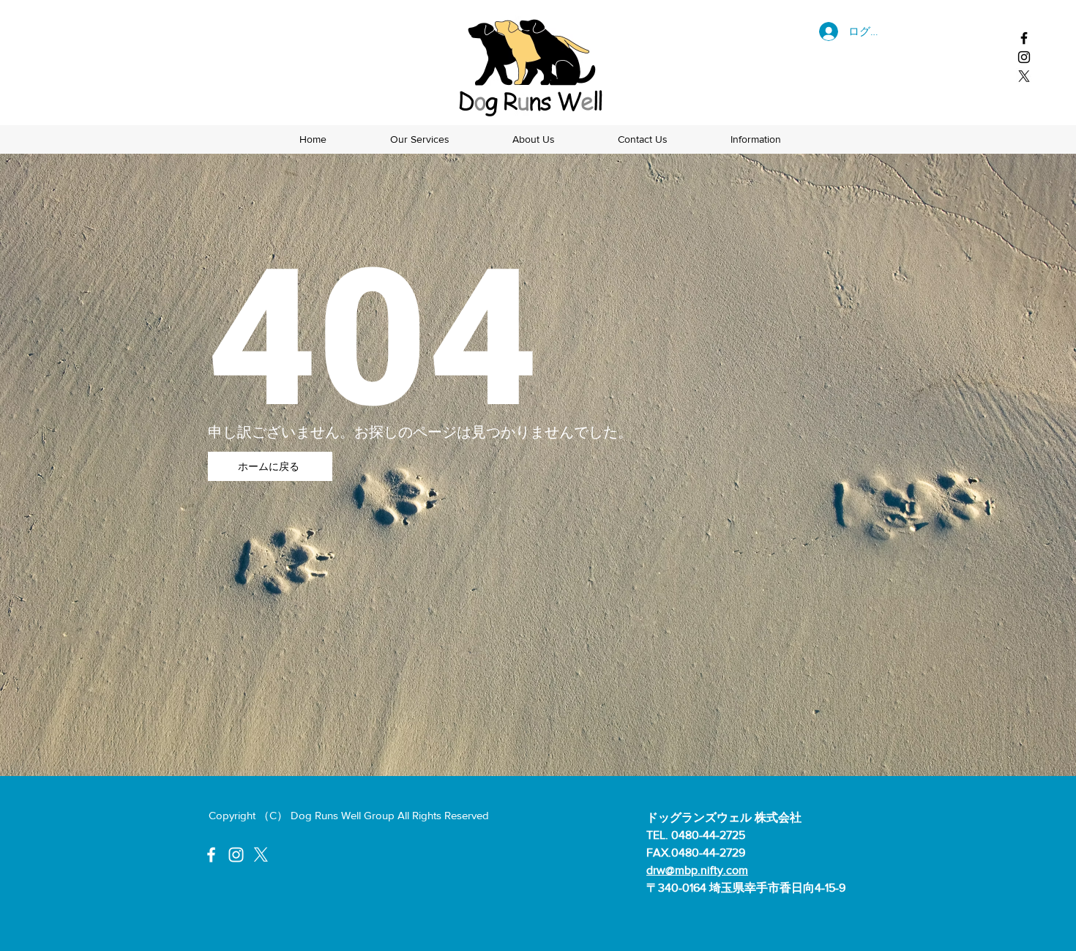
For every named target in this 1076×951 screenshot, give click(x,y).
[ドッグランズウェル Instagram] (1024, 57)
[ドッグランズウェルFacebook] (211, 855)
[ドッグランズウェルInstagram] (236, 855)
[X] (1024, 76)
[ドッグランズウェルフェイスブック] (1024, 38)
